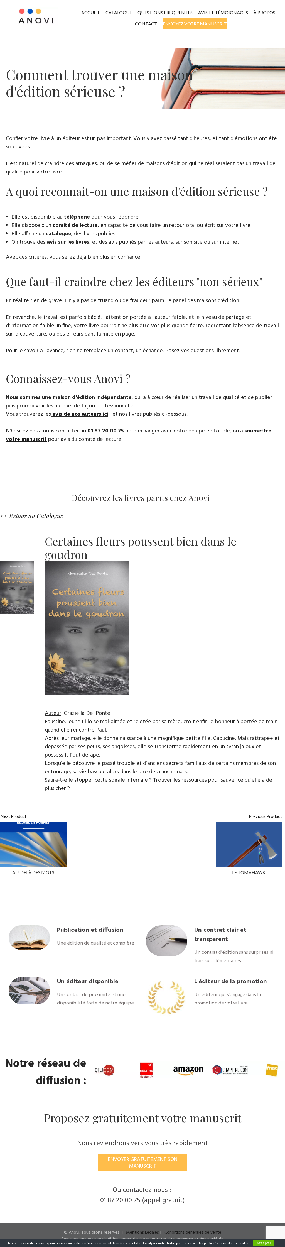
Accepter (263, 1243)
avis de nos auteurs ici (80, 414)
